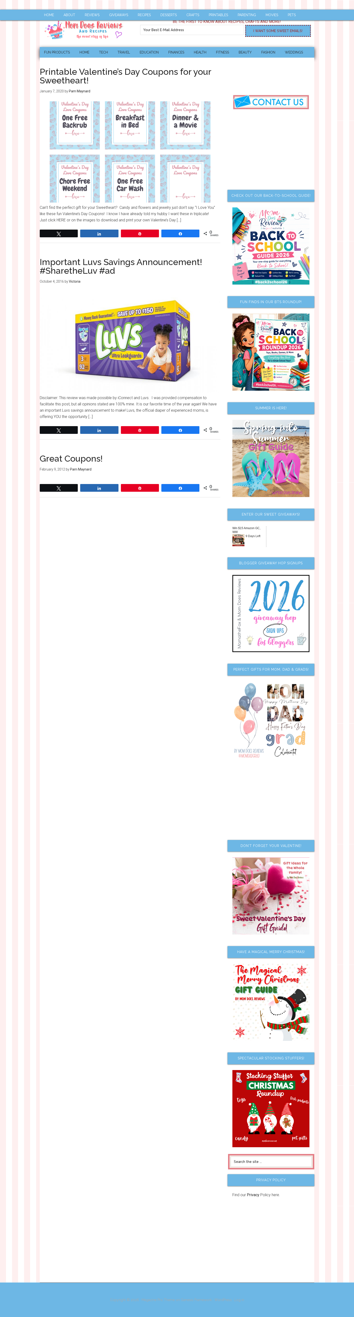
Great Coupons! (71, 458)
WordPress (223, 1300)
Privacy (253, 1195)
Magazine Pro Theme (158, 1300)
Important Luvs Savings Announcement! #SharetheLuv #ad (121, 266)
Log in (239, 1300)
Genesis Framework (196, 1300)
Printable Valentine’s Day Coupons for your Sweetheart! (125, 76)
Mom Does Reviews (85, 28)
